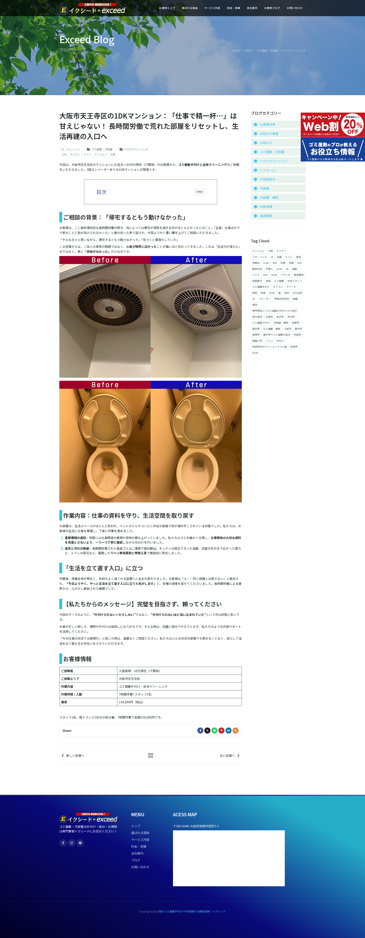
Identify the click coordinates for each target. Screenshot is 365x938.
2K (287, 269)
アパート (291, 287)
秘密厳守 (257, 281)
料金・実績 (138, 846)
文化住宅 (297, 293)
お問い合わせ (140, 867)
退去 (298, 257)
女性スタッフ (294, 281)
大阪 (112, 154)
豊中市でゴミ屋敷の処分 (276, 334)
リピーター (265, 298)
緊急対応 (257, 269)
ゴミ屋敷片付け (261, 287)
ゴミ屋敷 (279, 281)
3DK (265, 275)
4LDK (272, 293)
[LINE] (214, 730)
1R (253, 298)
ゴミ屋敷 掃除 (271, 329)
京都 (291, 263)
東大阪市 (257, 317)
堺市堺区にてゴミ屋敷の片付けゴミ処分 (274, 310)
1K (272, 257)
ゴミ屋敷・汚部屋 (102, 149)
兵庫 (282, 263)
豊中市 (298, 329)
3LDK (274, 275)
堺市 (254, 305)
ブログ (248, 50)
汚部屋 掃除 (281, 322)
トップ (236, 50)
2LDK (279, 269)
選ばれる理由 (140, 832)
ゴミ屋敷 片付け (261, 322)
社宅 (286, 293)
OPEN (199, 191)
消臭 (268, 281)
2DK (274, 263)
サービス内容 (140, 839)
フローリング (259, 257)
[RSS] (235, 730)
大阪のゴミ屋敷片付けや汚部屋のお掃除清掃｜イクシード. (191, 911)
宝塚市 (256, 334)
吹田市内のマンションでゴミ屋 (269, 346)
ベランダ (285, 275)
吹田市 (297, 334)
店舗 (295, 298)
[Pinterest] (221, 730)
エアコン (278, 287)
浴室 (279, 257)
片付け (280, 341)
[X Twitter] (207, 730)
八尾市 (287, 329)
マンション (100, 154)
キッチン (75, 154)
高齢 (294, 269)
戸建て (269, 269)
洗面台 (256, 263)
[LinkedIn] (228, 730)
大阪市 (269, 317)
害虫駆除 (299, 275)
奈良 (263, 293)
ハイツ (269, 341)
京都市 (295, 322)
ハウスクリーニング (135, 149)
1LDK (266, 263)
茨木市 (291, 317)
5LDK (255, 353)
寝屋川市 (257, 341)
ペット (256, 275)
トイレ (87, 154)
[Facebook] (200, 730)
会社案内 (137, 853)
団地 (254, 293)
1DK (64, 154)
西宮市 (256, 329)
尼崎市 (294, 346)
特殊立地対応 (281, 298)
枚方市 (280, 317)
